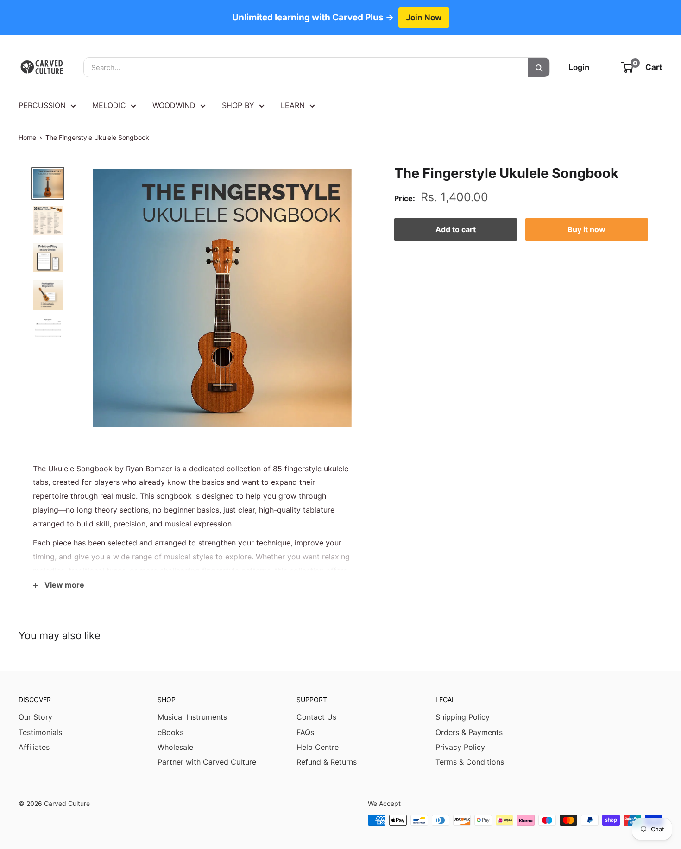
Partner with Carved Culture (207, 762)
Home (27, 137)
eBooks (170, 732)
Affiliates (34, 747)
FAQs (305, 732)
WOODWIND (173, 105)
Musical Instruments (192, 717)
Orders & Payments (469, 732)
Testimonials (40, 732)
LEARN (293, 105)
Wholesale (175, 747)
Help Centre (317, 747)
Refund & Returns (326, 762)
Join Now (424, 17)
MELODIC (109, 105)
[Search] (538, 67)
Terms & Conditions (469, 762)
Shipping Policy (462, 717)
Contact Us (316, 717)
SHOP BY (238, 105)
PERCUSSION (42, 105)
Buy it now (586, 229)
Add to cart (455, 229)
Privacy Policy (460, 747)
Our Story (35, 717)
